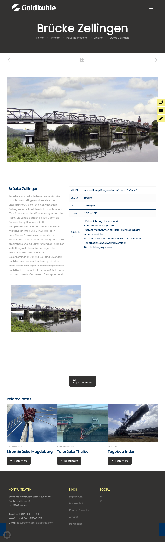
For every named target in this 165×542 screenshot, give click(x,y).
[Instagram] (101, 501)
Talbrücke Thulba (73, 451)
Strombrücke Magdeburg (30, 451)
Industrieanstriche (77, 37)
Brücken (98, 37)
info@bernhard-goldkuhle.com (35, 522)
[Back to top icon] (149, 535)
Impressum (76, 496)
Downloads (75, 523)
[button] (7, 535)
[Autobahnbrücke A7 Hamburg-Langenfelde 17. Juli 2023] (162, 529)
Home (40, 37)
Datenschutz (77, 503)
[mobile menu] (151, 7)
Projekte (55, 37)
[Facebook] (101, 496)
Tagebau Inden (122, 451)
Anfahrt (73, 517)
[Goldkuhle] (34, 7)
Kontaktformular (79, 510)
